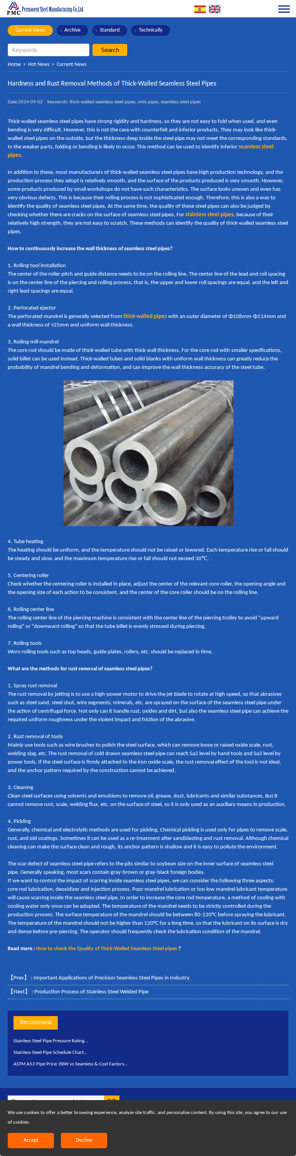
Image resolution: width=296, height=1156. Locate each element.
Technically (150, 30)
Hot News (38, 64)
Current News (30, 30)
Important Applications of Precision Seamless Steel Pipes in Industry (112, 978)
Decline (84, 1140)
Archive (72, 30)
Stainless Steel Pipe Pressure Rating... (50, 1040)
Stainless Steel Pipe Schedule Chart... (50, 1052)
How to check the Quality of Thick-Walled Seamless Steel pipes (106, 949)
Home (14, 64)
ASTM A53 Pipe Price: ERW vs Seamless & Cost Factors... (70, 1064)
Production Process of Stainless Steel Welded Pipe (91, 992)
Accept (31, 1140)
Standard (109, 30)
